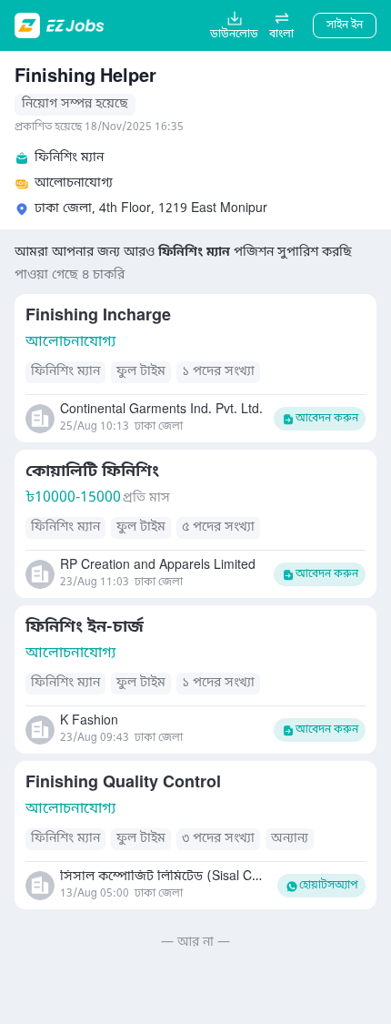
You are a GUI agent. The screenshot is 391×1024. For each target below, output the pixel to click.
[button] (281, 25)
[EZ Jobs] (61, 25)
